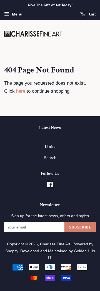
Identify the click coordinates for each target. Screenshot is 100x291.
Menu (16, 14)
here (20, 91)
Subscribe (80, 227)
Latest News (50, 127)
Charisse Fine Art (55, 244)
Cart (92, 14)
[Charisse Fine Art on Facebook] (50, 185)
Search (50, 157)
